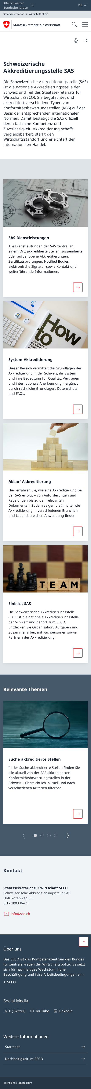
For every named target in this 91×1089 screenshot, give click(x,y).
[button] (35, 835)
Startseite (13, 1046)
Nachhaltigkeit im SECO (24, 1058)
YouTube (42, 1011)
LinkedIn (66, 1011)
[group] (45, 762)
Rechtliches (10, 1083)
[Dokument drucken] (76, 40)
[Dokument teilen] (85, 40)
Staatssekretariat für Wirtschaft (36, 25)
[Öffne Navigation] (84, 24)
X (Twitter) (17, 1011)
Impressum (25, 1083)
